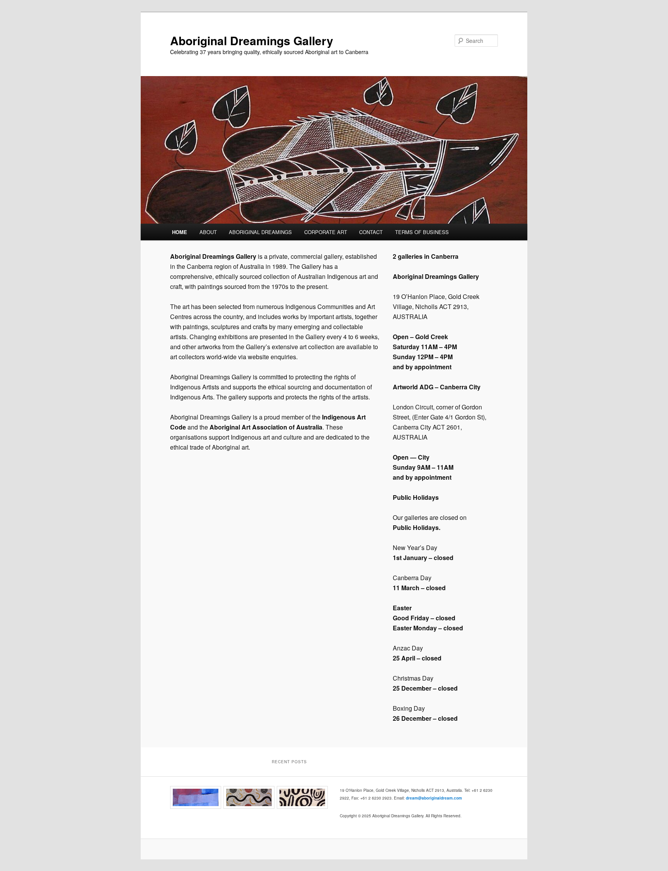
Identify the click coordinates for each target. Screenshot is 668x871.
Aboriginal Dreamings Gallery (251, 40)
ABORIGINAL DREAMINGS (260, 232)
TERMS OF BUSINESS (422, 232)
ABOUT (208, 232)
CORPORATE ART (325, 232)
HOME (179, 232)
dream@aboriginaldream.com (434, 798)
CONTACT (371, 232)
